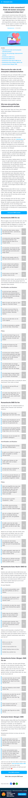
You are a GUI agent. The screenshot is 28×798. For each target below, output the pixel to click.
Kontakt (25, 790)
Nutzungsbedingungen (6, 790)
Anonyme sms (7, 2)
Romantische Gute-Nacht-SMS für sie (11, 60)
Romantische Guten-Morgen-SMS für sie (12, 62)
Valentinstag (19, 139)
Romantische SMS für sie (8, 56)
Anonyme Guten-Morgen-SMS (9, 64)
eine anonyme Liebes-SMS (19, 763)
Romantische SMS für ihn (8, 58)
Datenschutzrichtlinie (17, 790)
